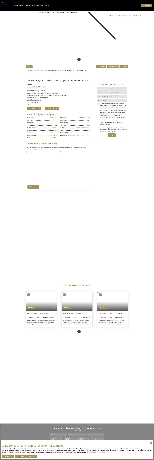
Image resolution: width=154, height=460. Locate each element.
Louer (26, 5)
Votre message (102, 100)
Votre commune (103, 96)
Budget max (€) (97, 439)
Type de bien (67, 438)
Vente (27, 70)
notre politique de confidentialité (96, 452)
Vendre (31, 5)
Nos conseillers (38, 5)
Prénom (100, 89)
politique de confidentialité (108, 131)
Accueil (15, 5)
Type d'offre (53, 438)
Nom (114, 89)
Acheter (21, 5)
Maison (32, 70)
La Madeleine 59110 (41, 70)
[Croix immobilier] (5, 5)
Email (99, 93)
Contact (46, 5)
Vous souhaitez (116, 95)
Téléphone (116, 93)
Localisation (81, 438)
